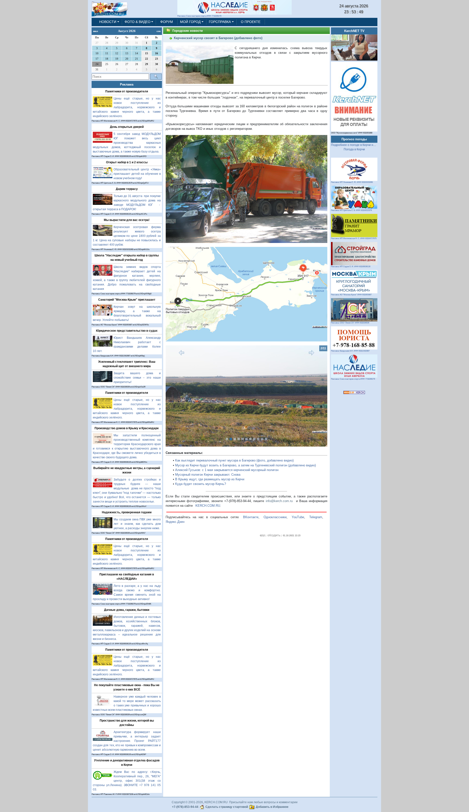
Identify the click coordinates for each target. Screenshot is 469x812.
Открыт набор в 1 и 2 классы (127, 162)
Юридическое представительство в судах (127, 330)
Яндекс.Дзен (175, 522)
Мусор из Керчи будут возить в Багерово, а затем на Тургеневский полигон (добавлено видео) (245, 465)
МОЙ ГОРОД (190, 22)
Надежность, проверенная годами (126, 512)
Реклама (126, 84)
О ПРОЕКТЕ (250, 22)
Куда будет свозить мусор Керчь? (200, 484)
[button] (178, 396)
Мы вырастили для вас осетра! (126, 220)
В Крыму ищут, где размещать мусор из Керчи (209, 479)
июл (95, 31)
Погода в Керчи (354, 149)
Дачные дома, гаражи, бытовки (126, 610)
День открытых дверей (127, 127)
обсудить (273, 535)
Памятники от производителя (126, 91)
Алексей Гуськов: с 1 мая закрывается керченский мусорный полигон (226, 470)
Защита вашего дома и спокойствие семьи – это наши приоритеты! (137, 378)
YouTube (298, 517)
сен (158, 31)
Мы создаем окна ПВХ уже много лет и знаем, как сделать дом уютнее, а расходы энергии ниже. (137, 524)
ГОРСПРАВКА (220, 22)
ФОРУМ (166, 22)
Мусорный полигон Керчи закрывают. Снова (207, 474)
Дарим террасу (127, 189)
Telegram (315, 517)
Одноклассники (275, 517)
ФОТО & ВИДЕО (137, 22)
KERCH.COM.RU (207, 505)
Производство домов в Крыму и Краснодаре (127, 428)
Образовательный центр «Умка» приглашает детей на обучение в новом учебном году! (137, 174)
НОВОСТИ (107, 22)
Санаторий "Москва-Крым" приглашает (126, 299)
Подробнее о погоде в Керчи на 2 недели (359, 145)
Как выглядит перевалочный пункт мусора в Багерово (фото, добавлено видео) (234, 460)
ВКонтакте (250, 517)
